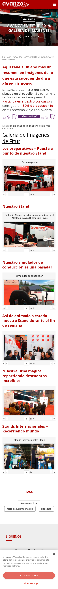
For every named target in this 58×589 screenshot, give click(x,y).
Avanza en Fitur (29, 503)
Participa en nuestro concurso (26, 101)
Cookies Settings (30, 583)
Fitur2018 (46, 508)
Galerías (29, 19)
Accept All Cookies (29, 575)
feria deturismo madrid (20, 508)
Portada (6, 56)
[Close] (54, 554)
